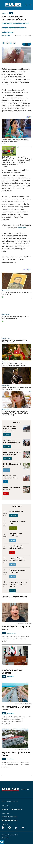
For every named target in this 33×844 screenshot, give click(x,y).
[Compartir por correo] (14, 43)
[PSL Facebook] (3, 827)
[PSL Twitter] (16, 827)
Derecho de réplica (16, 809)
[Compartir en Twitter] (7, 42)
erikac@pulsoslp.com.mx (9, 817)
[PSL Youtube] (23, 827)
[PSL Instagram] (9, 827)
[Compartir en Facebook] (3, 43)
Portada (3, 13)
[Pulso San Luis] (13, 5)
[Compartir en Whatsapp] (10, 43)
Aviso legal (5, 837)
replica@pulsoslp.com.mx (9, 820)
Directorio (5, 809)
